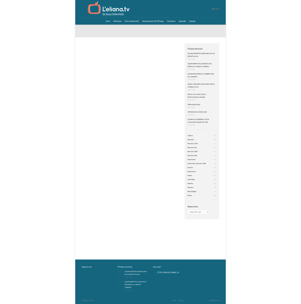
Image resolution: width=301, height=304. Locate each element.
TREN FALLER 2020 (194, 104)
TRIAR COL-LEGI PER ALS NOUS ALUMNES (107, 193)
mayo (154, 35)
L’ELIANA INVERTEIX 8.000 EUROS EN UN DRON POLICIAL (201, 54)
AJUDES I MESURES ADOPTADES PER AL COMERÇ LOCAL (201, 85)
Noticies (93, 92)
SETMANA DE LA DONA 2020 (197, 112)
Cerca (217, 9)
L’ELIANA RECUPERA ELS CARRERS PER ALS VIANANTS (201, 75)
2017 (148, 35)
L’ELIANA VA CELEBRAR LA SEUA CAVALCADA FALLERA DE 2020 (198, 120)
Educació (88, 197)
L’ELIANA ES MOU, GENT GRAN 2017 (103, 141)
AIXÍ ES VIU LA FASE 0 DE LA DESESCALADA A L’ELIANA (197, 95)
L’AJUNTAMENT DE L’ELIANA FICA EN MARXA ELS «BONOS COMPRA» (200, 65)
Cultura (87, 250)
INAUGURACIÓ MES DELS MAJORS (103, 246)
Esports (87, 92)
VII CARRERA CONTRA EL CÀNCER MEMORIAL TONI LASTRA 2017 (119, 88)
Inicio (142, 35)
